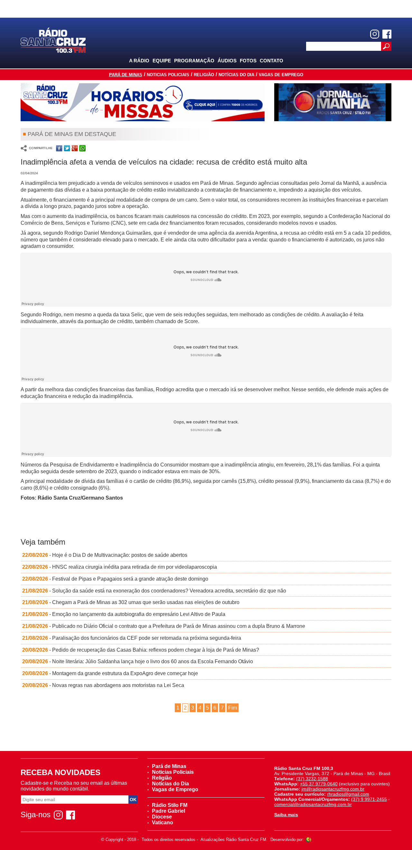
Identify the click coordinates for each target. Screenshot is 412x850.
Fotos (248, 60)
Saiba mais (286, 814)
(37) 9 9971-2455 (369, 799)
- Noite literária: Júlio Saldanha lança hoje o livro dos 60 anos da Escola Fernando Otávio (137, 661)
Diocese (162, 816)
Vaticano (162, 822)
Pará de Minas (125, 74)
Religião (204, 74)
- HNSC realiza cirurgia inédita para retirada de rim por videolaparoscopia (119, 567)
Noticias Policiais (168, 74)
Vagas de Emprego (281, 74)
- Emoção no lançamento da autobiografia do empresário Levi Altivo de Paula (123, 614)
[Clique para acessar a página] (143, 102)
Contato (271, 60)
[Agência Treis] (308, 839)
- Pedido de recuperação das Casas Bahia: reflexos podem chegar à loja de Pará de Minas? (140, 650)
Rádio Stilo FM (169, 805)
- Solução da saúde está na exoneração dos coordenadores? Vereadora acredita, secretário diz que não (154, 590)
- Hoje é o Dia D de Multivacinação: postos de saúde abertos (104, 555)
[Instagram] (374, 34)
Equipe (162, 60)
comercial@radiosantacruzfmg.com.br (313, 804)
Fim (232, 707)
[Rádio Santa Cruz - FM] (53, 39)
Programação (194, 60)
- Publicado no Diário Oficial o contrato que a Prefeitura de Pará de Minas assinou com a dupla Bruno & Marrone (163, 626)
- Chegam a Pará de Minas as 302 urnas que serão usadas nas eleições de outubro (130, 602)
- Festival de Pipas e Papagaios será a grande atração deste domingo (115, 579)
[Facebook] (386, 34)
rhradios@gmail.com (348, 794)
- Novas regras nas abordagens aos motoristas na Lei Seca (103, 685)
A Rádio (139, 60)
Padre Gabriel (168, 811)
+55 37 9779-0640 (319, 783)
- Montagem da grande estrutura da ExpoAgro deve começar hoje (110, 673)
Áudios (227, 60)
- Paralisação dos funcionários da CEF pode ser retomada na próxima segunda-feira (131, 638)
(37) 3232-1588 (312, 778)
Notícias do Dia (236, 74)
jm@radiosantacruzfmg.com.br (333, 788)
